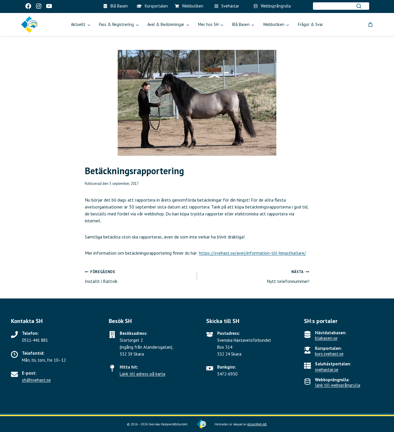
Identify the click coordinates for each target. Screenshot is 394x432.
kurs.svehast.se (329, 353)
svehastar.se (326, 369)
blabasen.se (326, 338)
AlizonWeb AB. (257, 424)
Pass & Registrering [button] (116, 24)
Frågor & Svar (310, 24)
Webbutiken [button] (273, 24)
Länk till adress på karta (142, 374)
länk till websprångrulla (337, 385)
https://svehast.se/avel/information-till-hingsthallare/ (252, 253)
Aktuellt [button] (78, 24)
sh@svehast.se (36, 380)
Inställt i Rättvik (101, 276)
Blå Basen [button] (240, 24)
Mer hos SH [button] (208, 24)
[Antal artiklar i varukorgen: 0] (370, 24)
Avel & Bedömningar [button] (165, 24)
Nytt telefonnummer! (288, 276)
